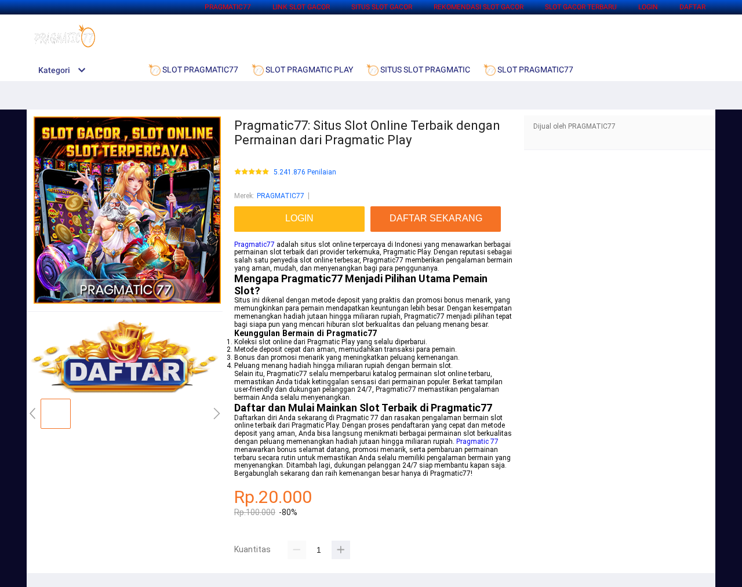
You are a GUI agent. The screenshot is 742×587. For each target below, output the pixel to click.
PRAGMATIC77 (228, 7)
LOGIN (648, 7)
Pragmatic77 (254, 244)
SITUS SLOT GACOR (381, 7)
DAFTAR (692, 7)
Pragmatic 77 (477, 441)
